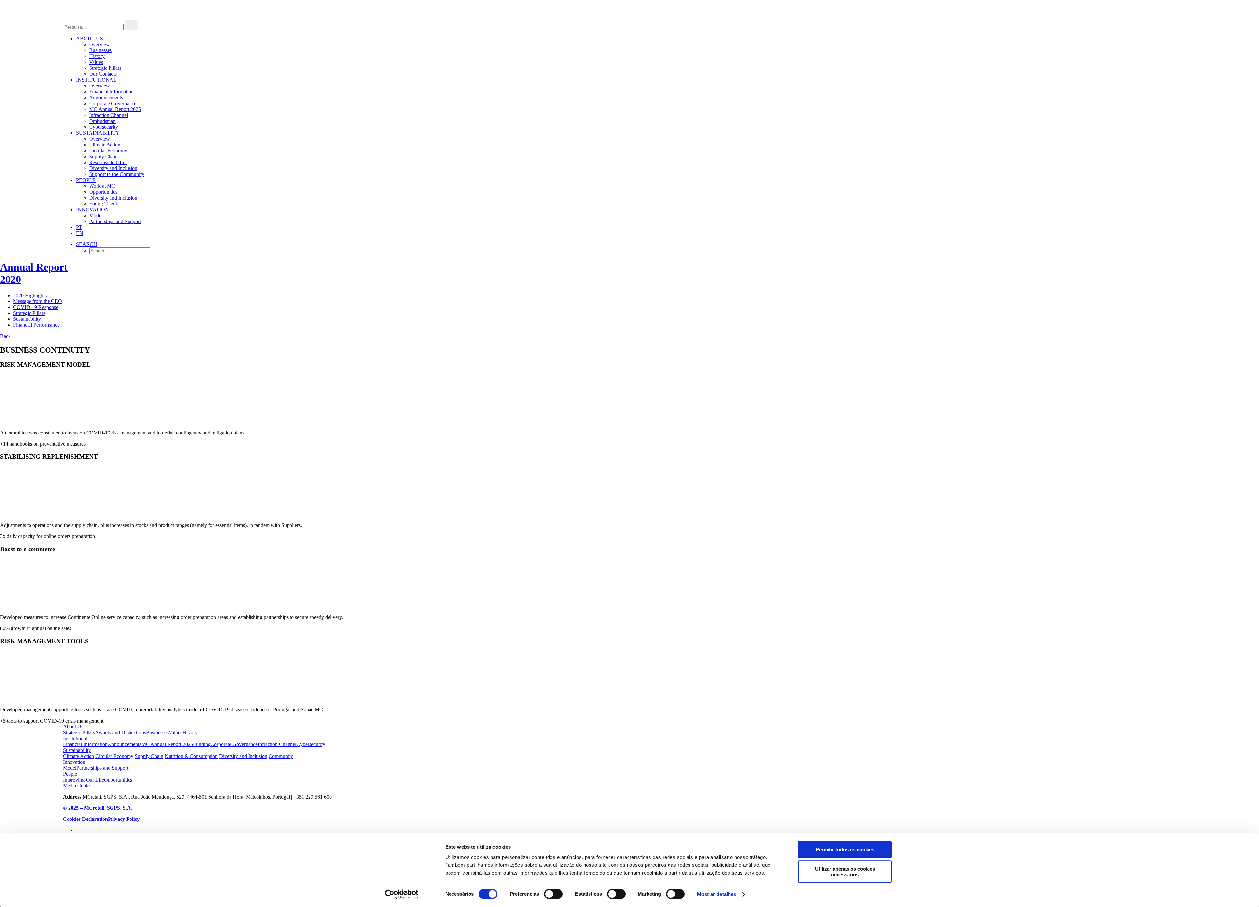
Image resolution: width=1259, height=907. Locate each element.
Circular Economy (108, 150)
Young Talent (103, 203)
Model (96, 215)
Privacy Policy (124, 819)
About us (89, 38)
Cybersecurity (103, 127)
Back (5, 336)
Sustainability (98, 133)
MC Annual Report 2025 (115, 109)
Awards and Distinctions (120, 732)
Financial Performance (36, 325)
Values (96, 62)
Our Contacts (103, 74)
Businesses (100, 50)
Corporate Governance (112, 103)
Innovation (92, 209)
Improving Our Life (83, 779)
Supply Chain (103, 156)
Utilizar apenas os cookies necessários (845, 871)
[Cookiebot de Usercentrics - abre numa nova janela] (401, 894)
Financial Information (111, 91)
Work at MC (102, 186)
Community (281, 756)
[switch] (553, 894)
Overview (99, 44)
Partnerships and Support (115, 221)
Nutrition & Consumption (191, 756)
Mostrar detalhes (716, 894)
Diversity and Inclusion (113, 168)
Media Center (77, 785)
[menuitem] (636, 56)
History (97, 56)
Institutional (96, 80)
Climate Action (104, 144)
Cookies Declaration (85, 819)
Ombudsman (102, 121)
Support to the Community (116, 174)
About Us (73, 726)
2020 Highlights (30, 295)
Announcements (106, 97)
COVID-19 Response (35, 307)
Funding (201, 744)
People (86, 180)
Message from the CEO (37, 301)
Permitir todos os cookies (845, 849)
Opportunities (103, 192)
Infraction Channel (108, 115)
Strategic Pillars (105, 68)
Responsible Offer (108, 162)
